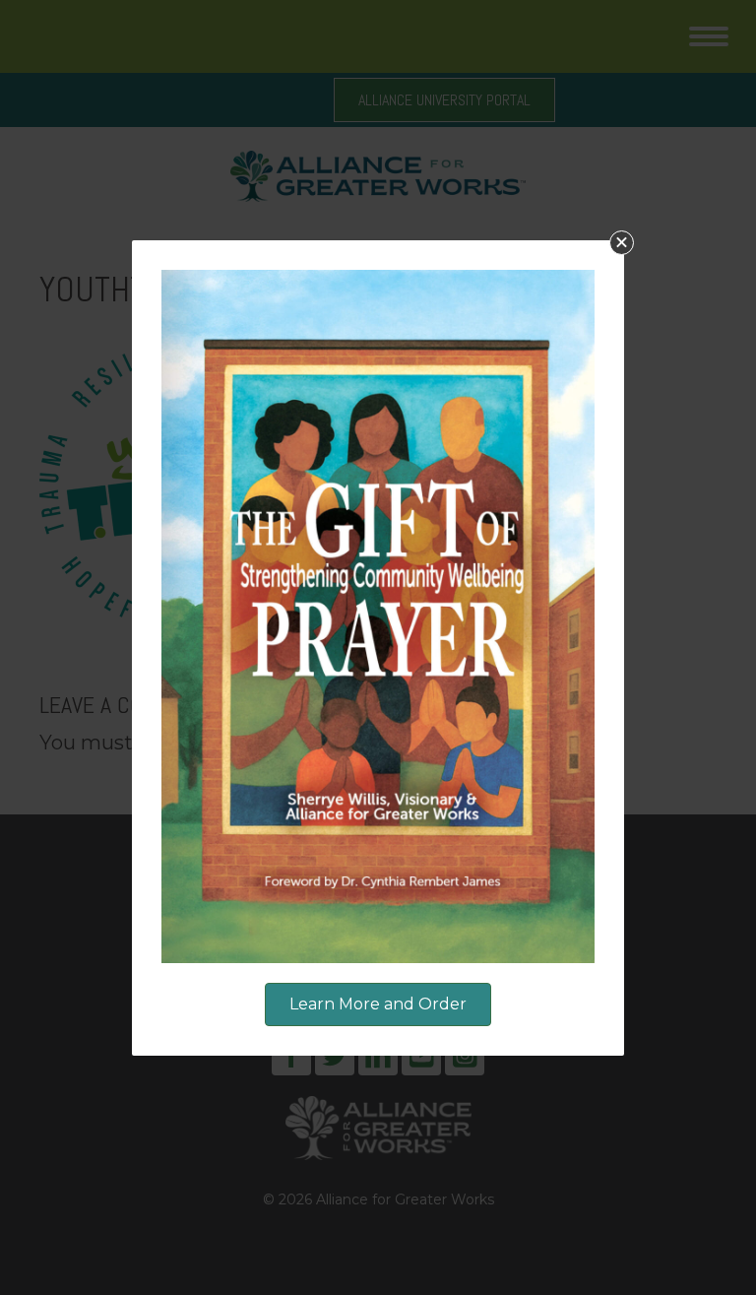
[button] (621, 242)
